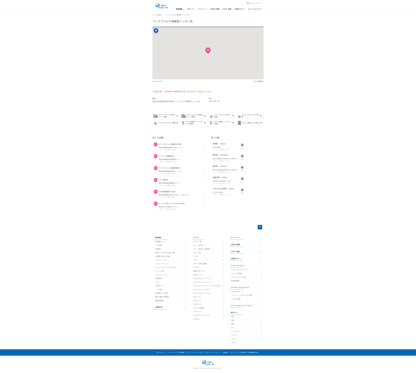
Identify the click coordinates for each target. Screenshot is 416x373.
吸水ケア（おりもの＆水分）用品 (165, 252)
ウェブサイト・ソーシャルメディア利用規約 (171, 352)
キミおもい (196, 319)
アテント (196, 260)
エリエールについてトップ (239, 270)
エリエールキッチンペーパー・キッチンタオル (207, 286)
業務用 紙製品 (159, 300)
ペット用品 (158, 289)
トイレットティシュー (161, 263)
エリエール (161, 6)
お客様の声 (158, 307)
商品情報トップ (160, 241)
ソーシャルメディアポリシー (196, 352)
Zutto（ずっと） (198, 274)
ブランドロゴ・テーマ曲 (238, 277)
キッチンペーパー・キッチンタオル (165, 267)
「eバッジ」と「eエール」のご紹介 (241, 295)
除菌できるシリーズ (199, 271)
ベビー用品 (158, 245)
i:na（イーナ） (197, 297)
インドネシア (235, 331)
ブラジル (233, 342)
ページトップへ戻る (260, 227)
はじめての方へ (235, 291)
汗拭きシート (159, 286)
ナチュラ (196, 256)
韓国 (232, 324)
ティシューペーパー (161, 260)
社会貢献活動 (235, 281)
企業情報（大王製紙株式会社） (250, 352)
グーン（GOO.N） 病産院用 (201, 249)
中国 (232, 316)
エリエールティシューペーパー (202, 278)
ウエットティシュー (161, 274)
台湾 (232, 320)
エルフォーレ (197, 300)
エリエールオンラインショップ (241, 305)
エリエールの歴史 (236, 273)
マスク (157, 282)
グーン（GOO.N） (198, 245)
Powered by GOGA (157, 81)
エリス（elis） (197, 252)
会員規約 (225, 352)
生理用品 (158, 249)
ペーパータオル (160, 271)
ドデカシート (197, 311)
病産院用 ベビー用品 (161, 293)
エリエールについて (255, 9)
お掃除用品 (158, 278)
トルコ (233, 339)
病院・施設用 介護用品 (162, 297)
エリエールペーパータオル (201, 289)
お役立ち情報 (214, 9)
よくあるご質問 (235, 299)
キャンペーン (202, 9)
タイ (232, 327)
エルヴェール (197, 304)
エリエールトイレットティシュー (203, 282)
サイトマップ (234, 352)
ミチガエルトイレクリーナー (201, 315)
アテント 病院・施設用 (200, 263)
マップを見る (157, 15)
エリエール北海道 (198, 308)
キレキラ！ (196, 267)
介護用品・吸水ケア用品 (162, 256)
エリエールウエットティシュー (202, 293)
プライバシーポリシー (214, 352)
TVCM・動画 (226, 9)
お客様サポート (239, 9)
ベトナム (233, 335)
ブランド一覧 (197, 241)
